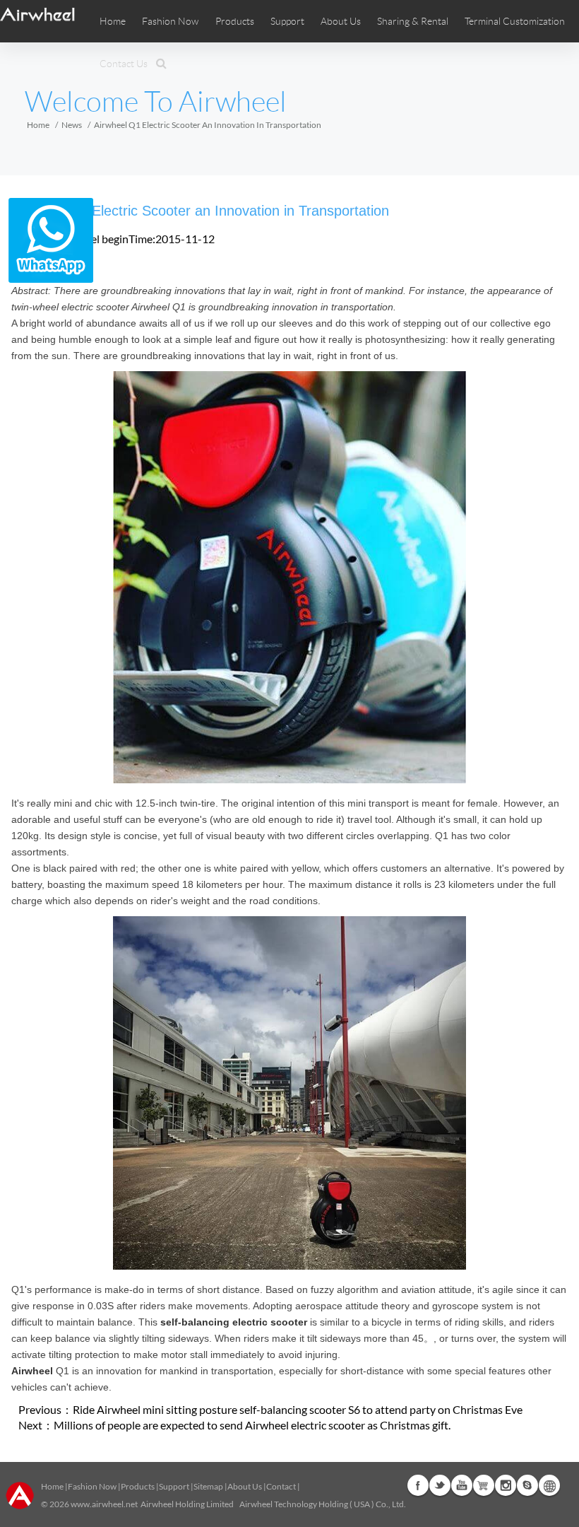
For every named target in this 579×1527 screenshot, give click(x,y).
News (71, 124)
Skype (527, 1485)
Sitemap (208, 1486)
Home (113, 21)
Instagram (505, 1485)
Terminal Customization (515, 21)
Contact (281, 1486)
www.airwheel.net (104, 1504)
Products (234, 21)
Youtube (461, 1485)
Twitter (439, 1485)
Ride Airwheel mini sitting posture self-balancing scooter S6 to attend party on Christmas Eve (298, 1409)
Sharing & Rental (412, 21)
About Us (244, 1486)
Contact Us (124, 63)
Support (287, 21)
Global (549, 1485)
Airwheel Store (483, 1485)
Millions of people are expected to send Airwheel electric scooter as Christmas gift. (252, 1425)
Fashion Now (92, 1486)
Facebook (418, 1485)
